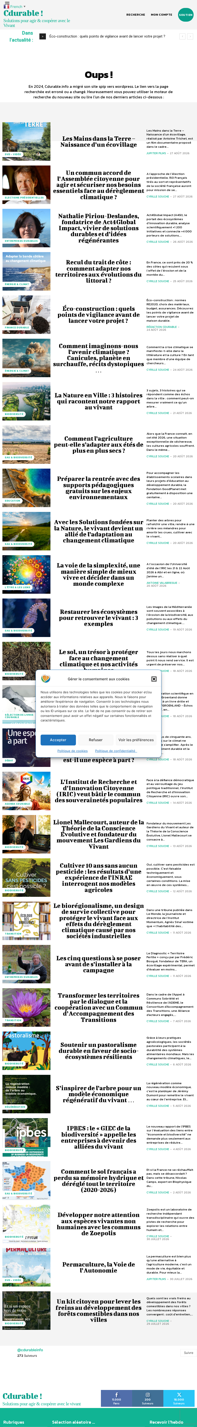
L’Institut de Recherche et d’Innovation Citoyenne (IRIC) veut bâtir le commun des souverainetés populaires (98, 790)
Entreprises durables (21, 241)
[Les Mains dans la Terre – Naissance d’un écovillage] (26, 141)
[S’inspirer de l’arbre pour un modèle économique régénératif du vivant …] (26, 1094)
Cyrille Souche (158, 196)
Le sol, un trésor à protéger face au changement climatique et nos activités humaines (98, 661)
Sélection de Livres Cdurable (19, 716)
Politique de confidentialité (116, 750)
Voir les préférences (136, 740)
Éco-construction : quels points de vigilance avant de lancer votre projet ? (98, 314)
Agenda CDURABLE (17, 804)
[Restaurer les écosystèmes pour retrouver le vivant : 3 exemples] (26, 618)
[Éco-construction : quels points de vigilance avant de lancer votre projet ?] (26, 314)
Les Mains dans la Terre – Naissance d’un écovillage (98, 141)
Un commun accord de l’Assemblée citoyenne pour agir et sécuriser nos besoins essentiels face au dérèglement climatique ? (98, 184)
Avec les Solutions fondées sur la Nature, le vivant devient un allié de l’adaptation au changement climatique (98, 531)
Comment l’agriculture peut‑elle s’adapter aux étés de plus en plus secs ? (98, 444)
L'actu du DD (14, 1410)
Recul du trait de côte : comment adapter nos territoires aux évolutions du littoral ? (98, 271)
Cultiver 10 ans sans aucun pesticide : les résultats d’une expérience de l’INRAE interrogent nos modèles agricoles (99, 877)
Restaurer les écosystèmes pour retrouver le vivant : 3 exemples (98, 617)
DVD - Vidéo (13, 154)
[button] (154, 678)
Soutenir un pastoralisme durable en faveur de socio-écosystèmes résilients (99, 1050)
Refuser (96, 740)
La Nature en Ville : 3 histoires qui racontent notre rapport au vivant (102, 36)
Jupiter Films (156, 153)
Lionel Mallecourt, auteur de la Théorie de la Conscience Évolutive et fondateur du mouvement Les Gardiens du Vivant (98, 834)
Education (12, 501)
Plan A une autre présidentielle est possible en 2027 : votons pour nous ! (98, 1353)
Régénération (15, 1107)
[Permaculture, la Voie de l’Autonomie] (26, 1267)
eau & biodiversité (18, 457)
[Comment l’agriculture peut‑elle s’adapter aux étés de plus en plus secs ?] (26, 444)
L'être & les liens (17, 587)
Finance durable (17, 327)
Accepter (58, 740)
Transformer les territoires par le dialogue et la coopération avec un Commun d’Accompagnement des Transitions (99, 1007)
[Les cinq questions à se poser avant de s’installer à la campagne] (26, 964)
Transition (13, 934)
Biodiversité (14, 414)
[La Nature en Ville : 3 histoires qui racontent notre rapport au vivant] (26, 401)
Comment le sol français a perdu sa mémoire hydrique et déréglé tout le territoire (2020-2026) (99, 1180)
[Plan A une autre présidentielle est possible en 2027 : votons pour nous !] (26, 1354)
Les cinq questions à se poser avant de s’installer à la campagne (98, 964)
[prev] (182, 36)
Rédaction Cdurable (162, 327)
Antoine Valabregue (162, 583)
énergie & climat (17, 284)
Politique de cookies (72, 750)
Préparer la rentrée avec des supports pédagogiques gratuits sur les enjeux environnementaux (98, 487)
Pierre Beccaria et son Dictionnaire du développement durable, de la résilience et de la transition (99, 1397)
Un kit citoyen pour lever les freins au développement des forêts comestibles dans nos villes (98, 1310)
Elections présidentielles (24, 197)
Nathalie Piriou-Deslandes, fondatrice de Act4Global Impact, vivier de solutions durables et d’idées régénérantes (98, 228)
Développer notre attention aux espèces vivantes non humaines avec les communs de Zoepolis (99, 1223)
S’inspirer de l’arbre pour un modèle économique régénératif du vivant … (98, 1093)
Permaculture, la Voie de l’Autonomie (98, 1267)
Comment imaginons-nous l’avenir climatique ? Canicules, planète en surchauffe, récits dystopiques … (98, 358)
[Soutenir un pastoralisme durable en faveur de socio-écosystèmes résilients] (26, 1051)
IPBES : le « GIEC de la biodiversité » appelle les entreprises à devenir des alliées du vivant (98, 1137)
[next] (190, 36)
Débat (9, 760)
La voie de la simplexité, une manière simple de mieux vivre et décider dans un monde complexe (98, 574)
